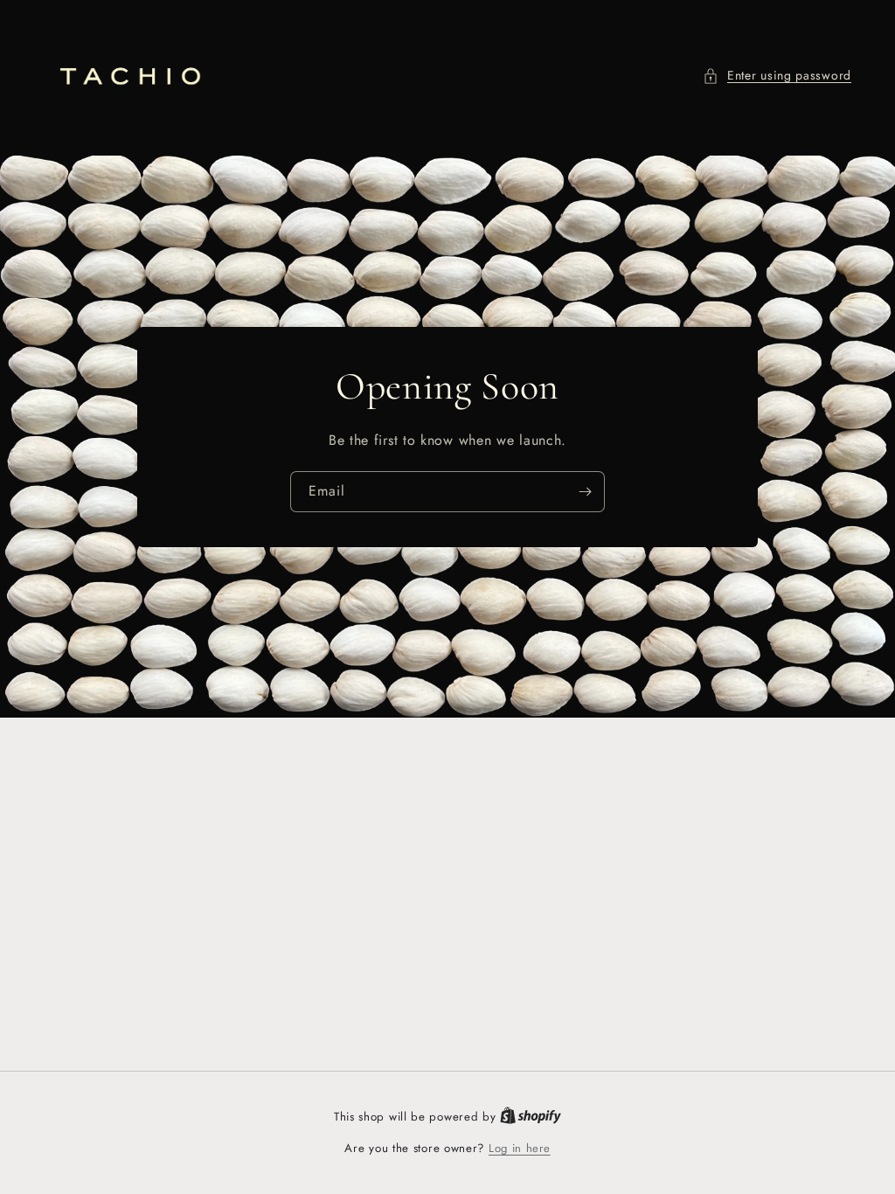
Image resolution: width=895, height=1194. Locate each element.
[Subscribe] (584, 491)
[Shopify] (530, 1116)
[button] (777, 76)
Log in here (520, 1148)
